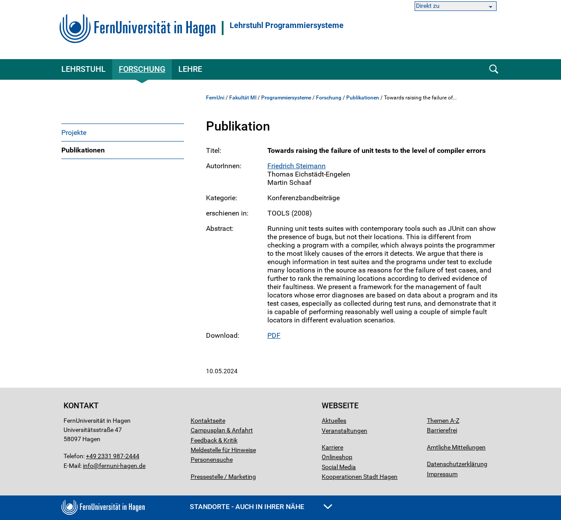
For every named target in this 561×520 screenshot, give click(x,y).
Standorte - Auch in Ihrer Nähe (248, 506)
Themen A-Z (443, 420)
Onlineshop (337, 456)
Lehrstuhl (83, 69)
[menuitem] (122, 132)
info (88, 465)
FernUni (215, 98)
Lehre (190, 69)
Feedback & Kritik (214, 440)
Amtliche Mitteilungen (456, 447)
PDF (273, 335)
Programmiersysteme (286, 98)
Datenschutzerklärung (457, 463)
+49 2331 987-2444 (112, 456)
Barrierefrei (442, 430)
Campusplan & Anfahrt (222, 430)
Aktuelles (334, 420)
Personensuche (212, 459)
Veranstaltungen (344, 430)
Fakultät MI (242, 98)
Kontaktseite (208, 420)
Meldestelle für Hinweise (223, 449)
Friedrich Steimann (296, 166)
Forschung (142, 69)
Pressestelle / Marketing (223, 476)
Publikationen (83, 150)
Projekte (73, 132)
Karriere (332, 447)
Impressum (442, 474)
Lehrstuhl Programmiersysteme (287, 25)
